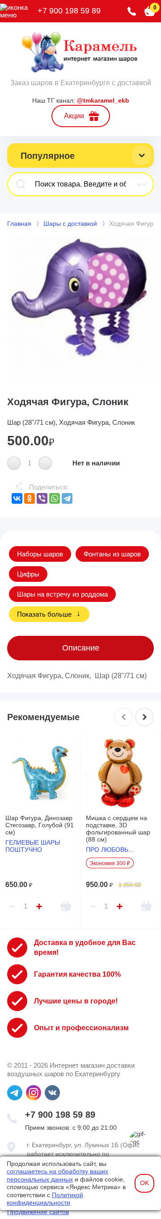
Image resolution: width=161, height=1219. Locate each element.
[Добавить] (66, 906)
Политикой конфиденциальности (45, 1199)
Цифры (28, 574)
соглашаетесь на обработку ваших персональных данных (57, 1175)
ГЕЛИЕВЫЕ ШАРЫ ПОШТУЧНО (32, 846)
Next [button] (144, 717)
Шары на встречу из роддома (62, 594)
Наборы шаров (40, 554)
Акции (74, 116)
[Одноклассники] (29, 498)
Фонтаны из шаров (112, 554)
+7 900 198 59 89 (69, 10)
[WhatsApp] (54, 498)
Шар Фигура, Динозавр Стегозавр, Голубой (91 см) (39, 825)
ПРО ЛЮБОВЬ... (110, 849)
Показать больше (44, 614)
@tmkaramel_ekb (103, 100)
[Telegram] (67, 498)
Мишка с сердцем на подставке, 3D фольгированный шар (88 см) (118, 828)
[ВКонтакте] (17, 498)
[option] (80, 309)
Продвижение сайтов (38, 1211)
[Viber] (42, 498)
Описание (80, 647)
